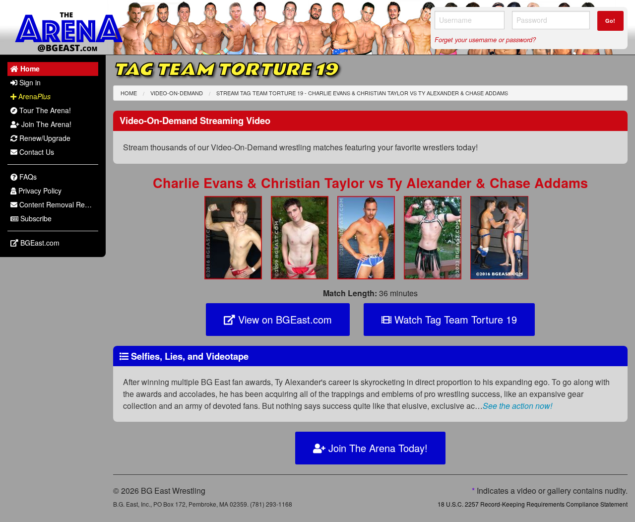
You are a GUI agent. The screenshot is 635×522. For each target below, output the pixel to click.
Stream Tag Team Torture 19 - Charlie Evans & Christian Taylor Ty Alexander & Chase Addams (362, 93)
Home (129, 93)
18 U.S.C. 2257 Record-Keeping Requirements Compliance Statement (533, 504)
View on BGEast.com (283, 319)
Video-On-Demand (176, 93)
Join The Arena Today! (376, 448)
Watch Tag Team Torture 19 (454, 319)
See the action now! (517, 405)
